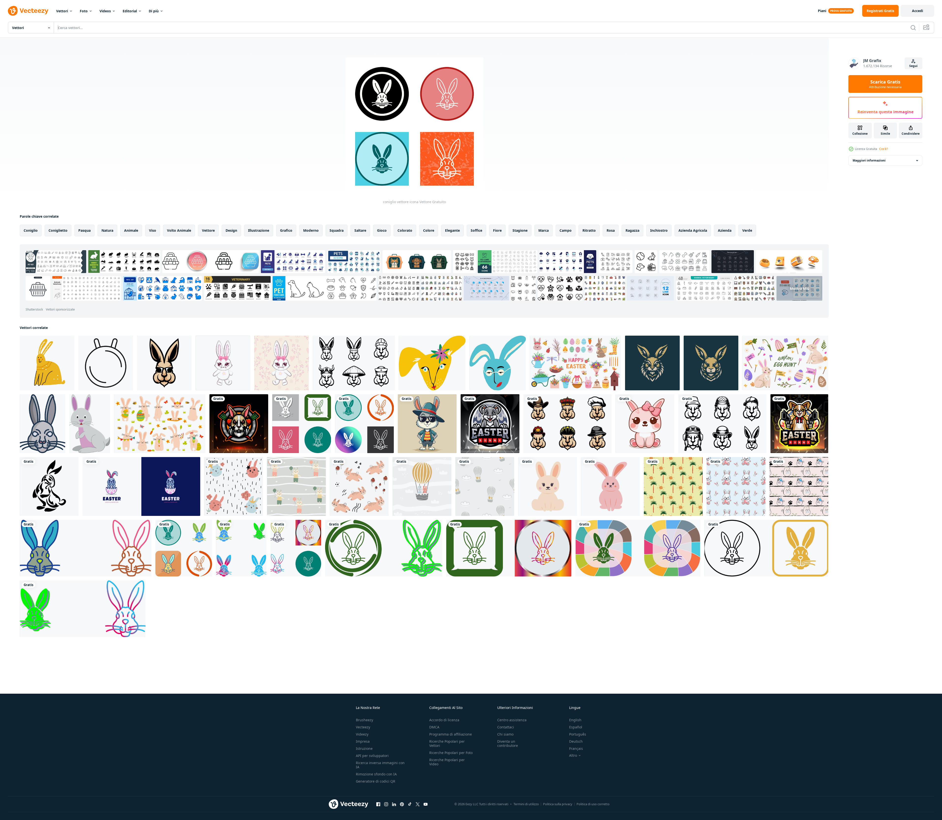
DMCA (434, 727)
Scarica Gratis (885, 84)
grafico (286, 230)
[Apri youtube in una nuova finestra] (426, 804)
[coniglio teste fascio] (567, 423)
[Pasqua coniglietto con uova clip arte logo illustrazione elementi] (141, 486)
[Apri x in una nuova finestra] (418, 804)
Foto (84, 11)
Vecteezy (363, 727)
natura (107, 230)
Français (576, 748)
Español (575, 727)
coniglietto (58, 230)
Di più (154, 11)
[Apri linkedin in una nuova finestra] (394, 804)
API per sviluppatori (372, 755)
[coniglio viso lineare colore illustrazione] (42, 423)
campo (566, 230)
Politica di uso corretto (593, 804)
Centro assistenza (512, 720)
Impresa (363, 741)
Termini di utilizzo (526, 804)
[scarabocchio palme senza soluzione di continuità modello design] (673, 486)
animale (131, 230)
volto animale (179, 230)
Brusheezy (364, 720)
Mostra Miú (799, 288)
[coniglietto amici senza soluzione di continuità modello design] (736, 486)
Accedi (917, 10)
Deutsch (576, 741)
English (575, 720)
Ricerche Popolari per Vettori (447, 743)
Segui (913, 66)
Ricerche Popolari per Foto (451, 752)
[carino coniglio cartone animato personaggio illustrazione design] (644, 423)
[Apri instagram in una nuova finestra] (386, 804)
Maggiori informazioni (869, 160)
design (231, 230)
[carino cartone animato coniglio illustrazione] (89, 423)
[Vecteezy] (28, 11)
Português (577, 734)
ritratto (589, 230)
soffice (476, 230)
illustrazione (258, 230)
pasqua (84, 230)
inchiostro (659, 230)
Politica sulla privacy (557, 804)
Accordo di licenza (444, 720)
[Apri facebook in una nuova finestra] (378, 804)
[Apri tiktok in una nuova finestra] (410, 804)
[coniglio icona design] (301, 423)
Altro (573, 755)
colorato (404, 230)
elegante (452, 230)
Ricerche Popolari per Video (447, 761)
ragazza (632, 230)
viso (152, 230)
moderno (311, 230)
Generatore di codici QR (375, 781)
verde (747, 230)
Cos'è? (883, 149)
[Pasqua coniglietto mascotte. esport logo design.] (799, 423)
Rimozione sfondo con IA (376, 774)
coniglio (31, 230)
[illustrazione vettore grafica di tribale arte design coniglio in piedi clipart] (49, 486)
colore (428, 230)
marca (543, 230)
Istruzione (364, 748)
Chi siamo (505, 734)
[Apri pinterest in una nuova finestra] (402, 804)
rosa (611, 230)
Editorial (130, 11)
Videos (105, 11)
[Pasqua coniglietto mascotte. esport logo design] (490, 423)
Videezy (362, 734)
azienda (724, 230)
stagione (520, 230)
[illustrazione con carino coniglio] (47, 363)
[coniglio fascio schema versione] (354, 363)
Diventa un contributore (507, 743)
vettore (208, 230)
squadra (337, 230)
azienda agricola (692, 230)
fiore (497, 230)
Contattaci (505, 727)
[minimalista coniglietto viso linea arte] (105, 363)
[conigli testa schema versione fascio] (722, 423)
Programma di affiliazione (450, 734)
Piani (822, 10)
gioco (382, 230)
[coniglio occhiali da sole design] (164, 363)
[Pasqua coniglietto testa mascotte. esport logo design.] (238, 423)
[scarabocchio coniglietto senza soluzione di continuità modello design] (798, 486)
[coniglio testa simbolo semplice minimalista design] (652, 363)
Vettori (62, 11)
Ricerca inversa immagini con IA (380, 764)
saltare (360, 230)
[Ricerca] (913, 28)
